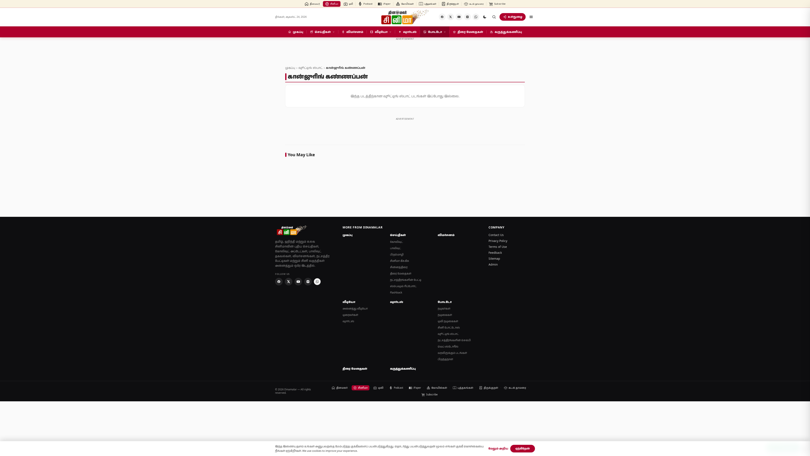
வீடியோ (349, 302)
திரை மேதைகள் (400, 273)
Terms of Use (498, 247)
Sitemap (494, 258)
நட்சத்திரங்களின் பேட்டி (405, 280)
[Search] (494, 17)
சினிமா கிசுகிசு (399, 261)
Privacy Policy (498, 241)
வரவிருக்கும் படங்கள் (452, 353)
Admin (493, 264)
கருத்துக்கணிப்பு (403, 368)
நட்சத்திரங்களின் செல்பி (454, 340)
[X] (450, 17)
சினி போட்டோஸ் (449, 327)
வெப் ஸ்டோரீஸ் (448, 346)
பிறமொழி (397, 254)
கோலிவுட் (396, 242)
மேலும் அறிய (498, 448)
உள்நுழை (515, 17)
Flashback (396, 292)
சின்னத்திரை (399, 267)
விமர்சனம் (446, 235)
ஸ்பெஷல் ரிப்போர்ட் (403, 286)
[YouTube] (459, 17)
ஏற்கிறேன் (522, 448)
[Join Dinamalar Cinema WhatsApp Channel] (475, 17)
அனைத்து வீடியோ (355, 308)
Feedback (495, 253)
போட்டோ (445, 302)
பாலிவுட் (395, 248)
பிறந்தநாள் (445, 359)
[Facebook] (442, 17)
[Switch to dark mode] (485, 17)
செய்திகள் (398, 235)
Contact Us (496, 235)
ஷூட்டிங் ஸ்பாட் (310, 68)
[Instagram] (467, 17)
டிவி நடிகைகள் (448, 321)
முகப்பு (290, 68)
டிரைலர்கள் (350, 315)
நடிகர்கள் (444, 308)
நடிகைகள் (445, 315)
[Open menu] (531, 17)
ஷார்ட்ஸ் (348, 321)
